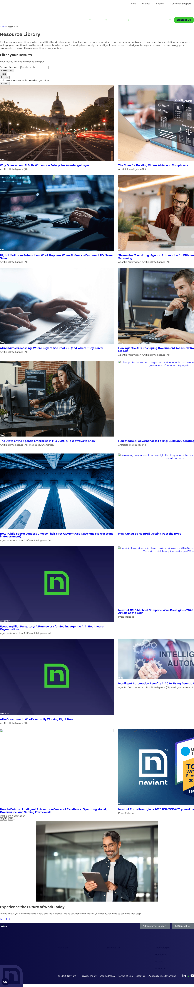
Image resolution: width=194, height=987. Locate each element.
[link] (14, 819)
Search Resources (10, 66)
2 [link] (5, 819)
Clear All (4, 83)
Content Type (7, 70)
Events (146, 3)
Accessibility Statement (162, 975)
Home (3, 26)
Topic (3, 74)
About (158, 968)
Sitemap (141, 975)
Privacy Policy (89, 975)
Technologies (162, 947)
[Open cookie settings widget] (5, 981)
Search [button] (160, 3)
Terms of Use (125, 975)
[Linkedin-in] (185, 976)
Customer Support (180, 3)
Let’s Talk (5, 918)
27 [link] (11, 819)
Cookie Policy (107, 975)
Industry (4, 77)
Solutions (63, 947)
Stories (159, 961)
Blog (133, 3)
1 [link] (1, 819)
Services (111, 947)
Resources (161, 954)
